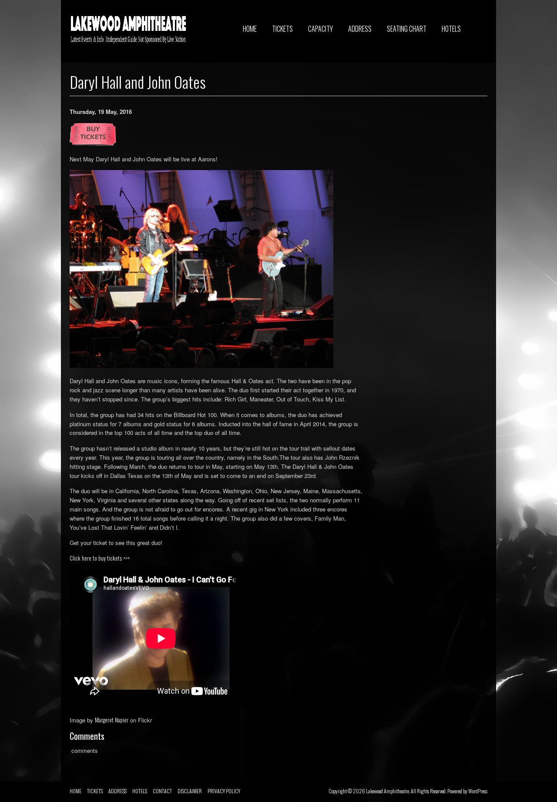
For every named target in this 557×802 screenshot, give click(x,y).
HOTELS (451, 28)
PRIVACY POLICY (224, 791)
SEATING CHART (406, 28)
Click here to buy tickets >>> (100, 558)
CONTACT (162, 791)
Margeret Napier (111, 719)
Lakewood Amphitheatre (387, 791)
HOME (250, 28)
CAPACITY (320, 28)
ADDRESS (360, 28)
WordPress (477, 791)
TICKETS (282, 28)
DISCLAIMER (190, 791)
